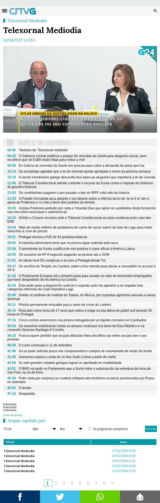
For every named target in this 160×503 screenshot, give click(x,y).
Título (7, 428)
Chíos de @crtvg (12, 415)
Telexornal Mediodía (27, 20)
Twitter (60, 496)
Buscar (155, 10)
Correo (140, 496)
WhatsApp (100, 496)
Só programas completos (110, 428)
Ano (62, 428)
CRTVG (24, 12)
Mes (36, 428)
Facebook (20, 496)
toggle (4, 10)
